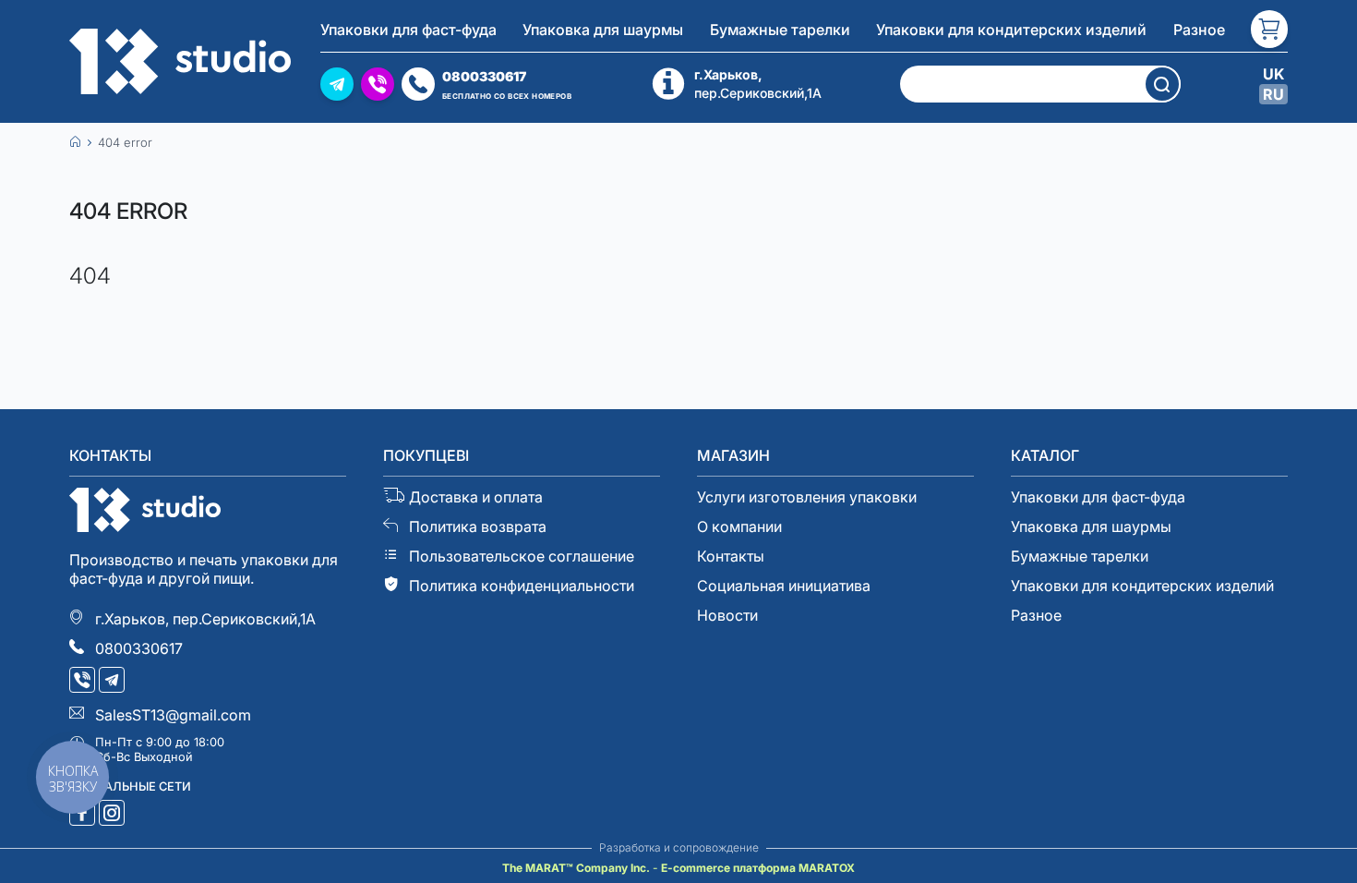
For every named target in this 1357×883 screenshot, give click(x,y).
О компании (739, 526)
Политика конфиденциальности (521, 585)
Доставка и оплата (476, 497)
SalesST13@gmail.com (173, 715)
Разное (1199, 29)
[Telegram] (113, 682)
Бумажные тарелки (780, 29)
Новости (727, 615)
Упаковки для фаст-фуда (408, 29)
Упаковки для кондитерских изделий (1011, 29)
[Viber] (84, 682)
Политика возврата (477, 526)
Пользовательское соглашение (521, 556)
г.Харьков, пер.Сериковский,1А (205, 619)
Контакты (730, 556)
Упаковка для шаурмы (602, 29)
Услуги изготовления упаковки (807, 497)
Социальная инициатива (784, 585)
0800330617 (139, 648)
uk (1273, 74)
